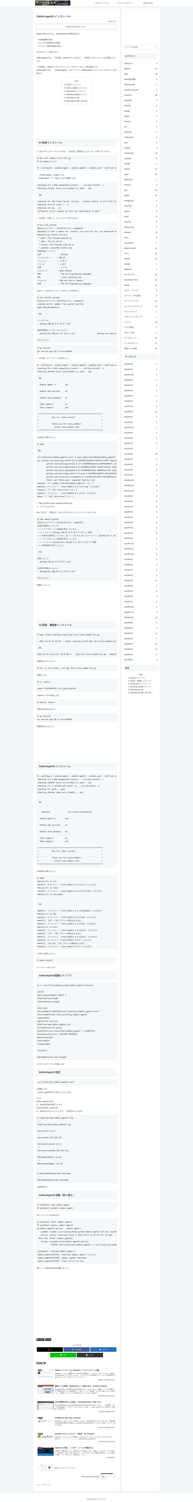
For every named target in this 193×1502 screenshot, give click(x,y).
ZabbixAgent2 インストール (76, 91)
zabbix (49, 1339)
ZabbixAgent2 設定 (72, 98)
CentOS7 (41, 1339)
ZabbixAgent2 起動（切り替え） (77, 101)
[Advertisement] (76, 121)
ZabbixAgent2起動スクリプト (76, 94)
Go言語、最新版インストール (76, 88)
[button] (90, 1355)
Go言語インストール (73, 85)
